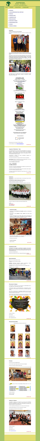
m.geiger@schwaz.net (13, 430)
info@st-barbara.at (20, 143)
